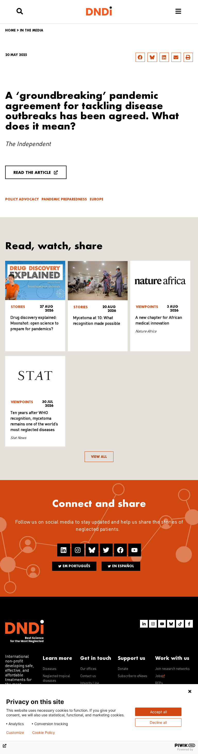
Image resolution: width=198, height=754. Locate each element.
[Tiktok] (180, 624)
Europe (96, 199)
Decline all (158, 722)
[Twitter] (106, 550)
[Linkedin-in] (144, 624)
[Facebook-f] (189, 624)
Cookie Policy (43, 733)
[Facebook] (120, 550)
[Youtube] (134, 550)
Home (10, 30)
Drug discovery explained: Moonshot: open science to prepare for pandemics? (34, 323)
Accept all (158, 712)
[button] (140, 57)
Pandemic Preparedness (64, 199)
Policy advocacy (22, 199)
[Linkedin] (63, 550)
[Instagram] (77, 550)
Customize (15, 733)
